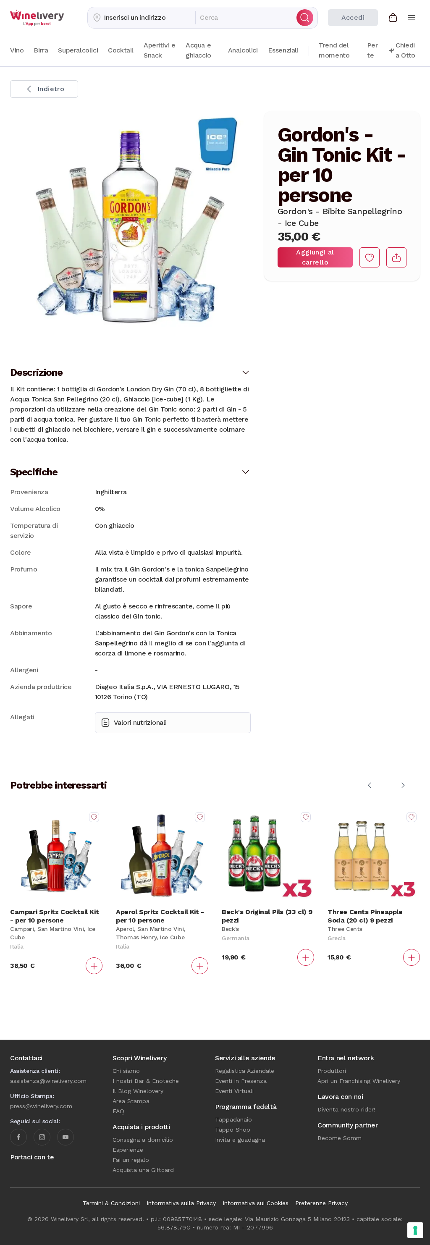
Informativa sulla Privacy (181, 1203)
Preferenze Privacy (321, 1203)
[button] (141, 17)
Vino (17, 50)
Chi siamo (126, 1070)
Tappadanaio (233, 1119)
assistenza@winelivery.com (48, 1080)
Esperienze (128, 1149)
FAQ (118, 1111)
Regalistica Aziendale (244, 1070)
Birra (41, 50)
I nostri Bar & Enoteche (146, 1080)
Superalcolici (78, 50)
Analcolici (243, 50)
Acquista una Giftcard (143, 1169)
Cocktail (121, 50)
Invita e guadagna (240, 1139)
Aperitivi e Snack (160, 50)
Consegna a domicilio (143, 1139)
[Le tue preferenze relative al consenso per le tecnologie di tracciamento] (415, 1230)
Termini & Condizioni (111, 1203)
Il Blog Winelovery (138, 1091)
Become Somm (339, 1138)
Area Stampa (131, 1101)
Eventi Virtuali (234, 1091)
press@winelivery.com (41, 1106)
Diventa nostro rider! (346, 1109)
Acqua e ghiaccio (198, 50)
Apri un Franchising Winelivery (358, 1080)
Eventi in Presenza (241, 1080)
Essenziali (283, 50)
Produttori (331, 1070)
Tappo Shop (232, 1129)
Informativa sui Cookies (255, 1203)
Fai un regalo (131, 1159)
